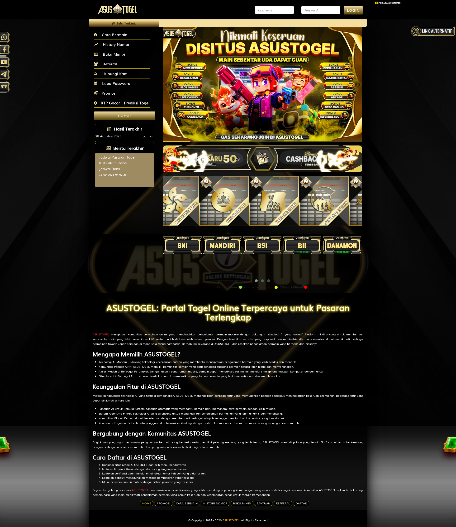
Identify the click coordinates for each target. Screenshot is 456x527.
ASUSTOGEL (101, 334)
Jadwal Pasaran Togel (117, 157)
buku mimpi (242, 503)
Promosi (108, 93)
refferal (283, 503)
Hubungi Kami (114, 73)
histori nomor (215, 503)
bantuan (263, 503)
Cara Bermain (113, 34)
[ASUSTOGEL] (262, 156)
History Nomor (114, 44)
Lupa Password (115, 83)
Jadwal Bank (109, 168)
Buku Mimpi (112, 54)
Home (146, 503)
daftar (301, 503)
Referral (108, 64)
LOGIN (353, 10)
